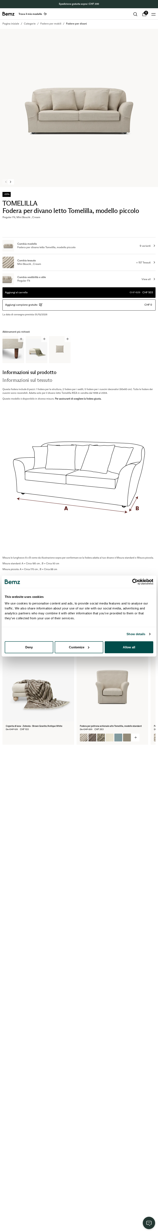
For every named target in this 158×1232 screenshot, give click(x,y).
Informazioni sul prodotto (29, 372)
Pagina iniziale (10, 23)
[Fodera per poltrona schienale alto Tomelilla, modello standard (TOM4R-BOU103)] (101, 737)
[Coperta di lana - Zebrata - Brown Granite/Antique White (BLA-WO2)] (10, 737)
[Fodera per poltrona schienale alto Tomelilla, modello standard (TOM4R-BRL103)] (127, 737)
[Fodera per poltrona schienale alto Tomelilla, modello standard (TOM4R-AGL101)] (84, 737)
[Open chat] (149, 1223)
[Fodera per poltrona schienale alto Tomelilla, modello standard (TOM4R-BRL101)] (110, 737)
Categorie (30, 23)
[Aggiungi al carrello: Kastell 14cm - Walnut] (21, 339)
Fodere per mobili (50, 23)
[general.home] (8, 14)
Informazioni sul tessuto (27, 380)
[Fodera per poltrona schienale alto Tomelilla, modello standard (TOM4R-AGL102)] (92, 737)
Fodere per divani (76, 23)
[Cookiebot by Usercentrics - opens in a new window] (135, 582)
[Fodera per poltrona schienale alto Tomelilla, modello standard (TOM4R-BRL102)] (118, 737)
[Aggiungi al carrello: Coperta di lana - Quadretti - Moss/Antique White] (44, 339)
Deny (29, 647)
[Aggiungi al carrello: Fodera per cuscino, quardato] (68, 339)
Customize (76, 647)
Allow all (129, 647)
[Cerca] (135, 14)
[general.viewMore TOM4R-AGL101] (135, 737)
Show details (136, 634)
